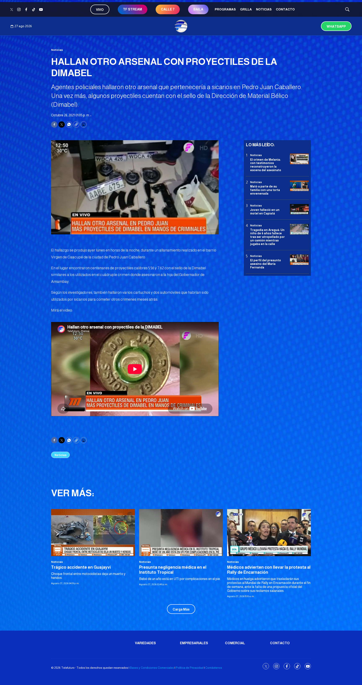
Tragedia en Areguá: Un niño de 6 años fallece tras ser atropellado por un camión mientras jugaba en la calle (267, 236)
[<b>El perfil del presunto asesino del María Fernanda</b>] (299, 259)
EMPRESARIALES (194, 643)
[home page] (181, 26)
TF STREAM (132, 9)
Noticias (264, 9)
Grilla (246, 9)
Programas (225, 9)
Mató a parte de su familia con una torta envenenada (265, 190)
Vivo (100, 10)
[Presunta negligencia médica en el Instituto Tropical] (181, 532)
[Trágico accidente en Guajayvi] (93, 532)
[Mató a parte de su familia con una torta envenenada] (299, 186)
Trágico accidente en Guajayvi (81, 567)
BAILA (198, 9)
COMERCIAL (235, 643)
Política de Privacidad (189, 667)
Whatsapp (336, 26)
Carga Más (181, 609)
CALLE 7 (168, 9)
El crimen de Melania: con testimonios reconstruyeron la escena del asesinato (265, 165)
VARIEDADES (145, 643)
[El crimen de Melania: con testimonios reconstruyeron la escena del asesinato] (299, 159)
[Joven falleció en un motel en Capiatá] (299, 209)
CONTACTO (285, 9)
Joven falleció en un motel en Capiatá (264, 211)
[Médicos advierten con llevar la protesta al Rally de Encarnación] (269, 532)
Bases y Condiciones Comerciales (152, 667)
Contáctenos (213, 667)
